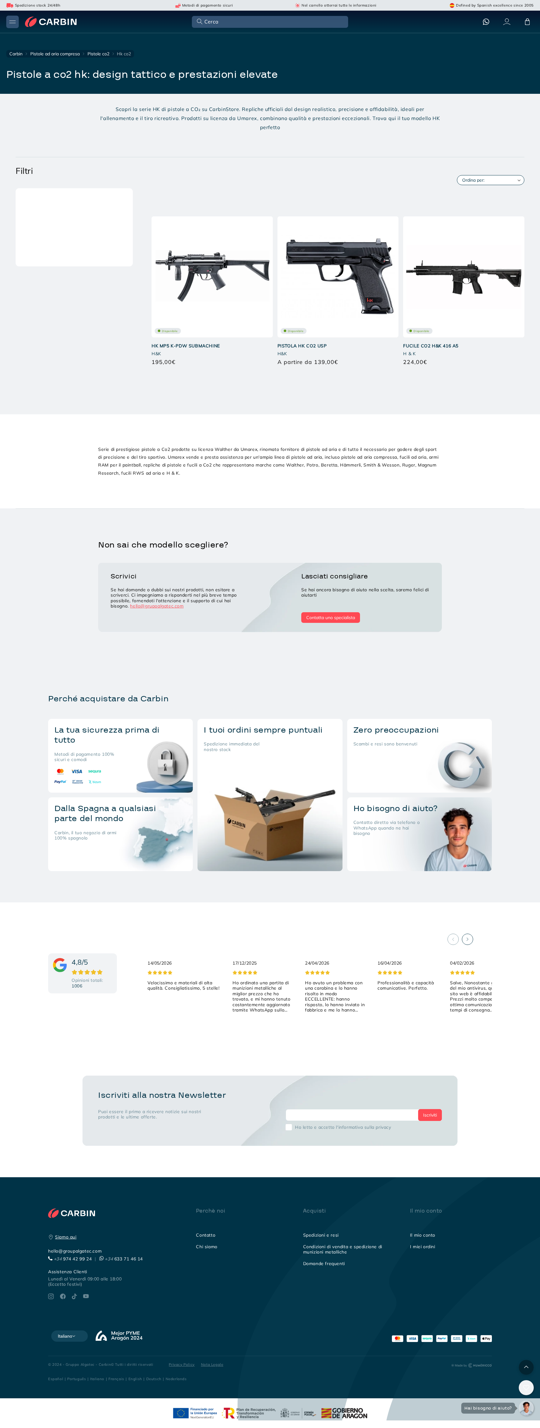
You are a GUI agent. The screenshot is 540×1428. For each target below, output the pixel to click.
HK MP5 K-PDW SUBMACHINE (186, 345)
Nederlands (176, 1378)
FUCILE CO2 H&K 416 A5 (430, 345)
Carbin (15, 54)
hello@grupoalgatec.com (156, 606)
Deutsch (154, 1378)
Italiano (97, 1378)
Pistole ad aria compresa (55, 54)
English (135, 1378)
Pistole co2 (98, 54)
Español (55, 1378)
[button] (269, 21)
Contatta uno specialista (330, 617)
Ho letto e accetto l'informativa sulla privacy (343, 1127)
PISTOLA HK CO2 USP (302, 345)
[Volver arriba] (526, 1367)
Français (116, 1378)
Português (76, 1378)
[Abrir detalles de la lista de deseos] (526, 1387)
